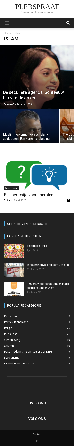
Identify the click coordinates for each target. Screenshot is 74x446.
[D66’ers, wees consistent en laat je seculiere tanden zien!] (14, 289)
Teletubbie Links (37, 245)
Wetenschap (11, 188)
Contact (37, 434)
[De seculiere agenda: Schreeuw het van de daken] (37, 77)
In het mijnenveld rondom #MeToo (48, 264)
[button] (6, 23)
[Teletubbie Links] (14, 251)
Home (7, 33)
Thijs (7, 200)
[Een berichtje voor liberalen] (37, 173)
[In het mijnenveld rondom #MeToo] (14, 270)
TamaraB (8, 104)
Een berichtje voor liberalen (28, 194)
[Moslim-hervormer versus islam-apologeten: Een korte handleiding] (29, 131)
